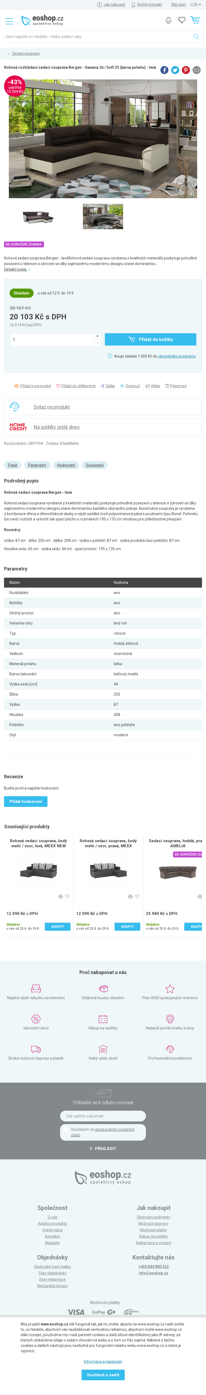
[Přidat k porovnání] (60, 896)
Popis (12, 465)
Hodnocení (66, 465)
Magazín (52, 1243)
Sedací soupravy (26, 53)
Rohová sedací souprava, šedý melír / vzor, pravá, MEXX (108, 843)
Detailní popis (15, 269)
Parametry (37, 465)
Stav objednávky (53, 1273)
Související (95, 465)
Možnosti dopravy (153, 1223)
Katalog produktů (52, 1223)
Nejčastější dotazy (52, 1286)
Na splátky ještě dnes (57, 427)
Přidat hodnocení (25, 801)
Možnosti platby (153, 1230)
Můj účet (178, 4)
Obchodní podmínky (153, 1217)
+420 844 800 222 (153, 1266)
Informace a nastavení (103, 1361)
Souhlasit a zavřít (103, 1375)
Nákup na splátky (153, 1236)
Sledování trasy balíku (52, 1266)
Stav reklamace (52, 1279)
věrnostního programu (177, 356)
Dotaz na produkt (52, 407)
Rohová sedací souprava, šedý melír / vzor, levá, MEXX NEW (38, 843)
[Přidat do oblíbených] (67, 896)
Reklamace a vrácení (153, 1243)
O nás (52, 1217)
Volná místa (52, 1230)
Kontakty (52, 1236)
